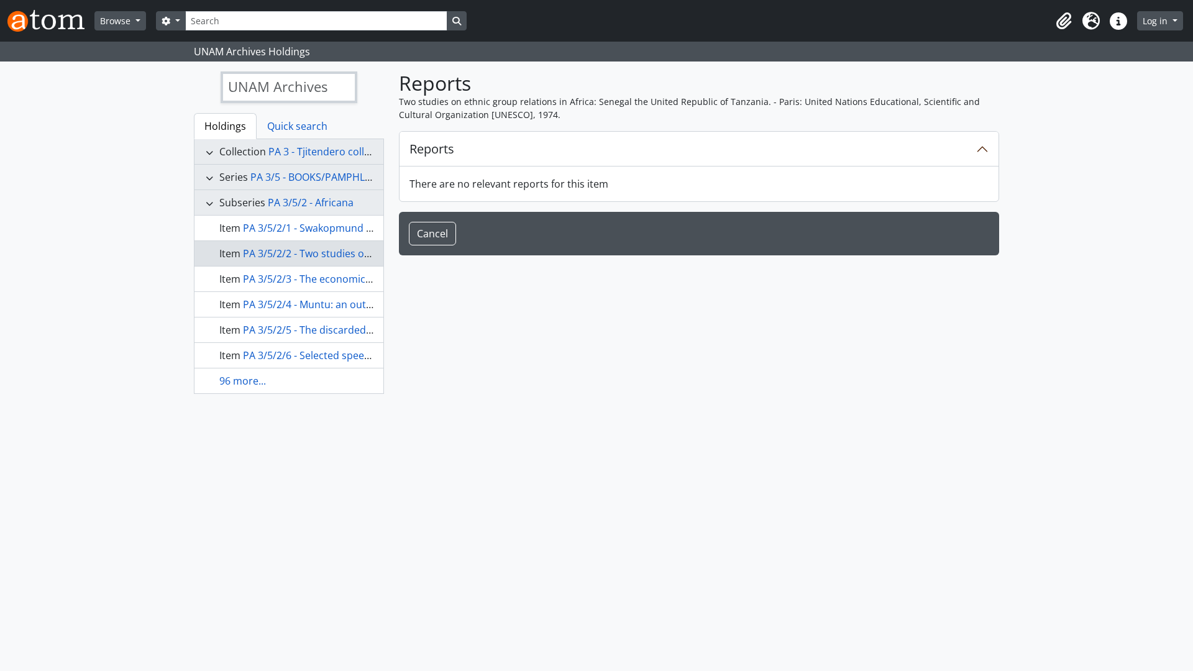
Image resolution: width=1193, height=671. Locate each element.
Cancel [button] (432, 233)
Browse (116, 21)
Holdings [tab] (225, 126)
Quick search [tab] (297, 126)
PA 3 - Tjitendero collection (330, 151)
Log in (1156, 21)
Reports (431, 148)
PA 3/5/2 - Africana (311, 202)
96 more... (242, 381)
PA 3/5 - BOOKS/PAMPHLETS (316, 177)
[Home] (50, 21)
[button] (1063, 21)
